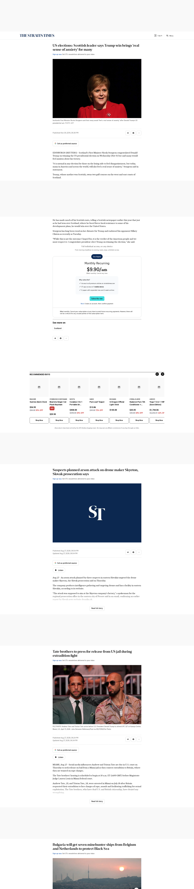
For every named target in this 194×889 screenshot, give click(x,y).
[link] (37, 35)
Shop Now (39, 420)
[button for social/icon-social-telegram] (127, 133)
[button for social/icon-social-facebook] (133, 133)
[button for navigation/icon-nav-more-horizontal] (139, 133)
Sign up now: (57, 54)
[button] (158, 35)
